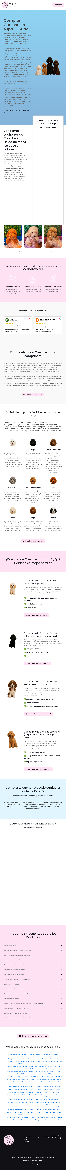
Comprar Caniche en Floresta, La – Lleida (48, 1076)
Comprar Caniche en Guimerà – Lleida (48, 1066)
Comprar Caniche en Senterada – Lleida (48, 1112)
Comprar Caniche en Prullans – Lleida (20, 1089)
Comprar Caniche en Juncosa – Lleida (48, 1059)
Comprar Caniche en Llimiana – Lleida (20, 1107)
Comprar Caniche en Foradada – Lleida (48, 1120)
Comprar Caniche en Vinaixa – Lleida (20, 1110)
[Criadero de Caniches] (9, 4)
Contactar (58, 5)
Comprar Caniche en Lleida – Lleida (20, 1059)
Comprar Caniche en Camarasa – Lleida (48, 1117)
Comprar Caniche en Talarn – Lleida (20, 1099)
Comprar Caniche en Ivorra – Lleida (48, 1107)
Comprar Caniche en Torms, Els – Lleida (20, 1076)
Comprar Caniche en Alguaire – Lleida (48, 1110)
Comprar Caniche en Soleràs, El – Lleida (20, 1117)
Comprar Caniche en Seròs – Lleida (48, 1099)
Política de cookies (30, 1140)
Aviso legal (27, 1136)
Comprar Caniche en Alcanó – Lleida (20, 1066)
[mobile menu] (47, 4)
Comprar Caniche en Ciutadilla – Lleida (20, 1069)
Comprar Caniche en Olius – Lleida (48, 1086)
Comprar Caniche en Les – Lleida (48, 1092)
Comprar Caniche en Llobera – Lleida (20, 1102)
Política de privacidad (31, 1138)
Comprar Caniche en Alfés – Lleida (48, 1089)
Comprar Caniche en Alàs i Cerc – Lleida (48, 1061)
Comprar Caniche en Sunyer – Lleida (48, 1069)
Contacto (27, 1142)
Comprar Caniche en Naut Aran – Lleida (20, 1079)
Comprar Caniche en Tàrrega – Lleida (48, 1079)
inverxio (42, 1164)
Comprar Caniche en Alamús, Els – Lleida (48, 1082)
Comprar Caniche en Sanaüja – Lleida (20, 1092)
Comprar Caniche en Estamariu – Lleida (20, 1120)
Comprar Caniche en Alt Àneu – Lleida (20, 1095)
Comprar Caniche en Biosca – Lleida (20, 1086)
